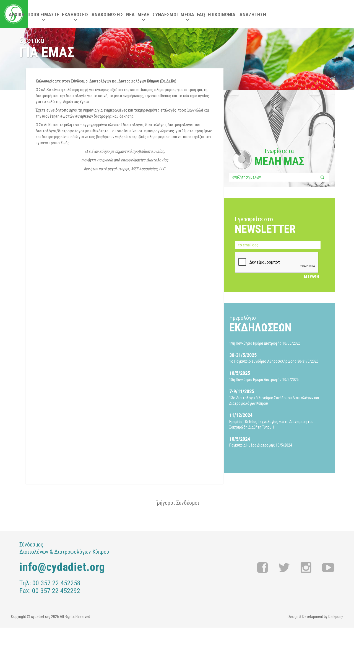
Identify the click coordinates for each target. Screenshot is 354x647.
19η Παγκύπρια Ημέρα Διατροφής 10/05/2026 (265, 343)
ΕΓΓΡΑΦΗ (311, 276)
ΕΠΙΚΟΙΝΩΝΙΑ (221, 14)
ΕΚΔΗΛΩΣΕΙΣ (75, 14)
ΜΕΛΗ (143, 14)
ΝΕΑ (130, 14)
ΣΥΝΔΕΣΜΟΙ (165, 14)
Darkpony (335, 616)
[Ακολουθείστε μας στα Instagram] (306, 568)
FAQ (201, 14)
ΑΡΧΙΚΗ (17, 14)
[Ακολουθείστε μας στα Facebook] (262, 568)
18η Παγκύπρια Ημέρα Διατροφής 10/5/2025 (264, 376)
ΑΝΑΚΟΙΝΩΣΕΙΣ (107, 14)
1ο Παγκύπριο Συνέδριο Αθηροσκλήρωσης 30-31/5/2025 (274, 358)
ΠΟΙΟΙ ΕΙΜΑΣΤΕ (43, 14)
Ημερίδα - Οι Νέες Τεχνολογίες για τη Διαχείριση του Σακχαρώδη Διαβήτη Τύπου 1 (271, 420)
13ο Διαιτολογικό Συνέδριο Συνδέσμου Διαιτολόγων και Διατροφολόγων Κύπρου (274, 397)
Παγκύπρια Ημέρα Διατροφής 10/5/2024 (260, 442)
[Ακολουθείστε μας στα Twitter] (284, 568)
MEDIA (187, 14)
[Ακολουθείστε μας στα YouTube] (328, 568)
